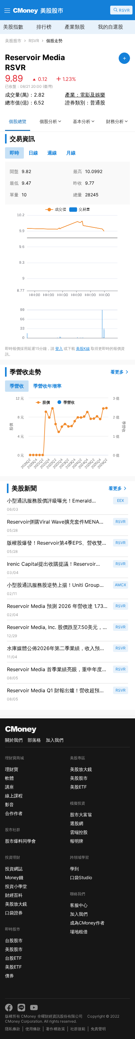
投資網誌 (14, 868)
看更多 (117, 371)
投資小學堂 (16, 886)
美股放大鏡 (16, 904)
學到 (74, 868)
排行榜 (43, 27)
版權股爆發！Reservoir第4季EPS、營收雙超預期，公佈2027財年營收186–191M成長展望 (57, 543)
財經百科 (14, 895)
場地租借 (79, 931)
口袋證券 (14, 912)
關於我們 (14, 740)
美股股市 (13, 41)
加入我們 (54, 740)
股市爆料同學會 (20, 841)
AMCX (120, 584)
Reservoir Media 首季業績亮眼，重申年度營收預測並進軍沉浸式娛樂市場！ (57, 669)
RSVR (34, 41)
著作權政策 (55, 1028)
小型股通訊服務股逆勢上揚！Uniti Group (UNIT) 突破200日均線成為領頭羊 (53, 585)
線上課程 (14, 795)
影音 (9, 804)
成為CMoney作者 (87, 922)
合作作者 (14, 813)
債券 (9, 975)
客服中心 (79, 905)
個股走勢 (54, 41)
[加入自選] (124, 58)
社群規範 (77, 1028)
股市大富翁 (81, 814)
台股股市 (14, 940)
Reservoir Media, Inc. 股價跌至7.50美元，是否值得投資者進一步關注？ (57, 627)
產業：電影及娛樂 (85, 95)
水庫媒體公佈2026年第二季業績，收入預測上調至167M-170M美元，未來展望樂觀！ (56, 648)
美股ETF (13, 966)
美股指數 (13, 27)
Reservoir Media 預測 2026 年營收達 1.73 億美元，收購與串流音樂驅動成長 (55, 606)
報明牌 (76, 841)
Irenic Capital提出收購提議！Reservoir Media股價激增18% (51, 564)
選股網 (76, 823)
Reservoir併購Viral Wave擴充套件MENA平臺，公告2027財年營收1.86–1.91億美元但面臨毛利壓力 (56, 522)
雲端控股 (79, 832)
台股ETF (13, 958)
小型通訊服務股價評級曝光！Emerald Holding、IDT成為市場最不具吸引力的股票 (55, 500)
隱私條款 (12, 1028)
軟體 (9, 778)
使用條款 (32, 1028)
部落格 (34, 740)
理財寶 (11, 769)
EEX (120, 500)
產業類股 (75, 27)
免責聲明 (98, 1028)
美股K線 (83, 348)
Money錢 (14, 877)
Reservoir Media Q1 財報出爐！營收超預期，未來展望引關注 (53, 690)
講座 (9, 786)
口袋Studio (81, 877)
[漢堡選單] (6, 10)
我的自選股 (110, 27)
